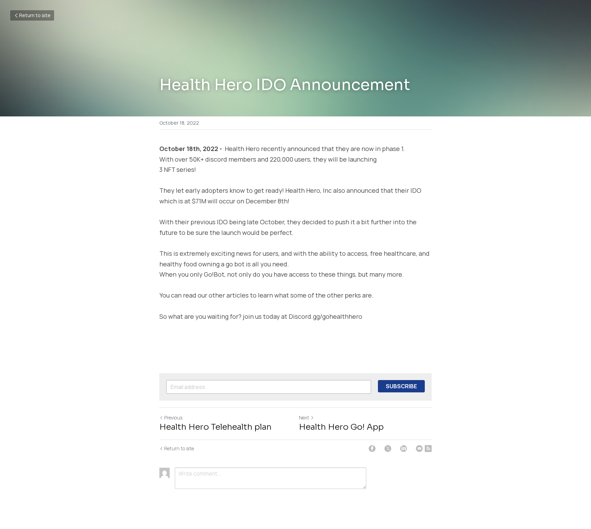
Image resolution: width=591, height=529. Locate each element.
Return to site (35, 15)
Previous (173, 417)
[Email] (419, 448)
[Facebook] (372, 448)
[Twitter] (387, 448)
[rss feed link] (428, 448)
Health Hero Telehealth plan (215, 427)
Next (304, 417)
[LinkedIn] (403, 448)
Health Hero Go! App (341, 427)
